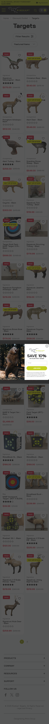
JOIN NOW (36, 368)
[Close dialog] (46, 346)
